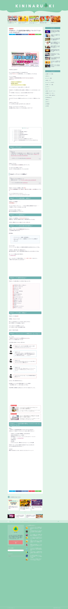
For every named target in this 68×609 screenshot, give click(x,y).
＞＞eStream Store (12, 255)
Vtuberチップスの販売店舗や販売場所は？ (21, 134)
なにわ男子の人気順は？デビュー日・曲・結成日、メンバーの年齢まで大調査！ (36, 556)
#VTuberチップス (36, 154)
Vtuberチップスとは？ (18, 130)
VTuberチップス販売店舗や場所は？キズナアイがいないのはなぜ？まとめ (26, 141)
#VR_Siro (12, 155)
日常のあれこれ (49, 97)
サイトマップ (28, 1)
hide (27, 128)
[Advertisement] (25, 43)
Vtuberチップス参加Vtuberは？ (19, 135)
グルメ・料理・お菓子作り (50, 95)
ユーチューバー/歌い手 (50, 82)
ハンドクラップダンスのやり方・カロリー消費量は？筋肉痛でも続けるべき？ (36, 538)
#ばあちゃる (16, 155)
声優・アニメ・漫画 (49, 84)
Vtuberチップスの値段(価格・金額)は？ (20, 131)
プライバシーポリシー (36, 1)
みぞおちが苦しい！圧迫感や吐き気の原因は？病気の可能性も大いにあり (36, 552)
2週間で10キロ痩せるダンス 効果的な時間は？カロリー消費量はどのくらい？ (36, 541)
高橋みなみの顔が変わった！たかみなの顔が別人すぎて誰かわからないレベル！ (36, 545)
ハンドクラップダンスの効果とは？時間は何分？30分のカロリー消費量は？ (36, 528)
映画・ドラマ (48, 80)
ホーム (22, 1)
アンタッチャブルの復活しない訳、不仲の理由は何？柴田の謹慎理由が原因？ (36, 549)
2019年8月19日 (28, 158)
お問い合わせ (44, 1)
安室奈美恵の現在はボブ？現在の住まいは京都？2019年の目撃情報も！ (36, 531)
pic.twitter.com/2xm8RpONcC (23, 155)
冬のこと (47, 101)
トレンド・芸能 (11, 28)
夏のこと (47, 99)
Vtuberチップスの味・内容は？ (19, 137)
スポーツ (47, 86)
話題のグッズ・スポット (50, 93)
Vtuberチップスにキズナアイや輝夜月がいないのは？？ (23, 138)
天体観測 (47, 103)
